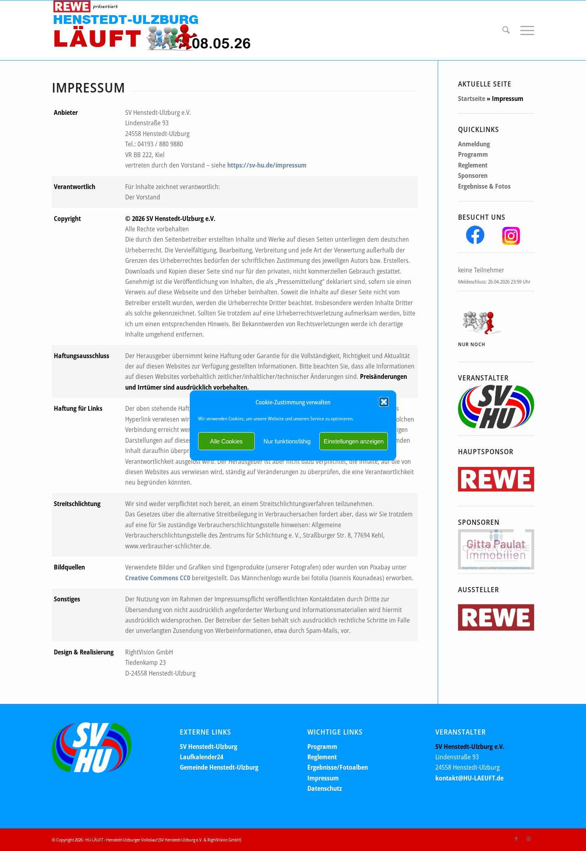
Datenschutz (324, 788)
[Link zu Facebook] (516, 839)
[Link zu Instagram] (528, 839)
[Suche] (506, 30)
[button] (384, 402)
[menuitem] (506, 30)
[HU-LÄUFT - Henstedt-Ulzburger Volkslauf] (151, 30)
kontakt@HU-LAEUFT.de (469, 778)
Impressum (323, 778)
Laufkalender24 (201, 757)
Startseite (471, 98)
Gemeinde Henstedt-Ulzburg (219, 767)
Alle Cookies (226, 441)
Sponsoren (473, 175)
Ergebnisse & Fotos (484, 186)
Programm (473, 154)
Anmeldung (474, 144)
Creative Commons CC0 (157, 577)
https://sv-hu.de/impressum (267, 165)
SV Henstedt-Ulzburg (208, 746)
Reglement (473, 165)
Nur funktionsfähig (287, 441)
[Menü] (524, 30)
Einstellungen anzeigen (353, 441)
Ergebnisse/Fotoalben (337, 767)
